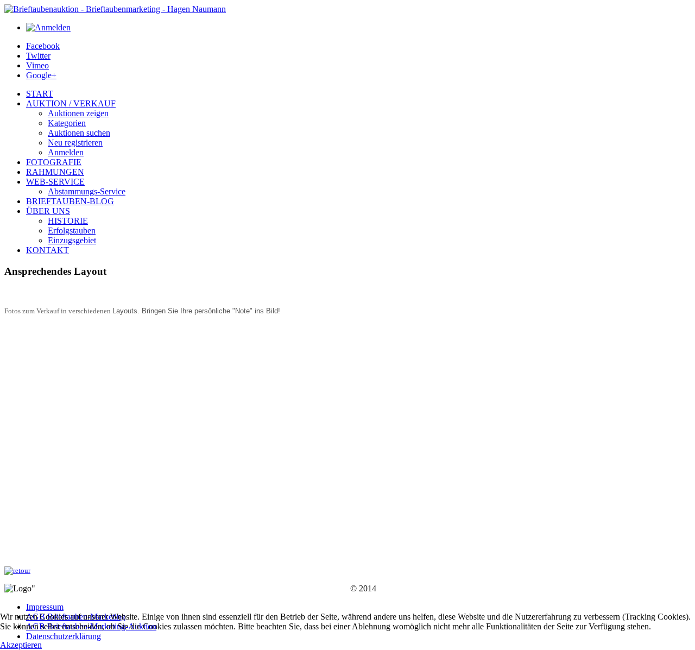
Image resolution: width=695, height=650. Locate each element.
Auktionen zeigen (78, 113)
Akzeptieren (21, 644)
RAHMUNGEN (55, 171)
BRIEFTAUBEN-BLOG (70, 201)
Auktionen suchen (79, 132)
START (39, 93)
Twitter (38, 55)
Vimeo (37, 65)
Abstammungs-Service (86, 191)
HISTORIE (68, 220)
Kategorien (67, 123)
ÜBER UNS (48, 211)
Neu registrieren (75, 142)
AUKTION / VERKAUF (71, 103)
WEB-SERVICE (55, 181)
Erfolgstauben (72, 230)
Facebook (43, 46)
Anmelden (66, 152)
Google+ (41, 75)
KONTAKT (47, 250)
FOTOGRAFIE (53, 162)
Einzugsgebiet (72, 240)
